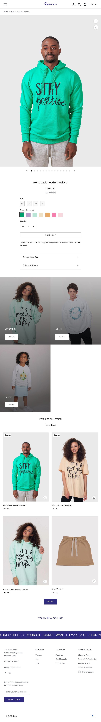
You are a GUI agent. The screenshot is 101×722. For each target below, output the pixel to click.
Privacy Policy (84, 663)
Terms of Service (85, 668)
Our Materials (61, 659)
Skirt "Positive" (57, 589)
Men (37, 659)
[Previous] (26, 170)
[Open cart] (85, 4)
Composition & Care (31, 257)
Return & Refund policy (87, 659)
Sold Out (50, 235)
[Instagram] (9, 673)
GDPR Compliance (86, 672)
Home (6, 12)
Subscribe (14, 700)
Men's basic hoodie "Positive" (14, 505)
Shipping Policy (84, 655)
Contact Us (60, 663)
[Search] (79, 4)
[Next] (74, 170)
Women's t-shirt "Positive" (62, 505)
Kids (37, 663)
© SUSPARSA (11, 716)
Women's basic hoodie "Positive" (15, 589)
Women (38, 655)
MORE (50, 602)
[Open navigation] (5, 4)
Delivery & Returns (30, 265)
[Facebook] (5, 673)
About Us (59, 655)
